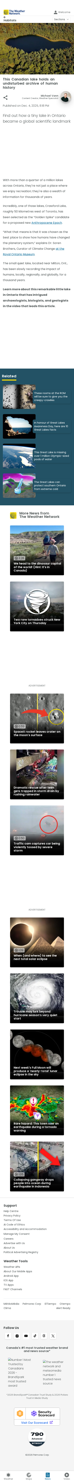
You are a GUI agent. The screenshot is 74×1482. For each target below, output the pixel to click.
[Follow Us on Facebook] (8, 1336)
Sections (59, 19)
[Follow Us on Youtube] (26, 1336)
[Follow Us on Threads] (44, 1336)
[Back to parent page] (10, 17)
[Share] (5, 97)
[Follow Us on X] (52, 1336)
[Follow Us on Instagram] (17, 1336)
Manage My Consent (17, 1234)
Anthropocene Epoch (46, 223)
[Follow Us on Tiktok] (35, 1336)
